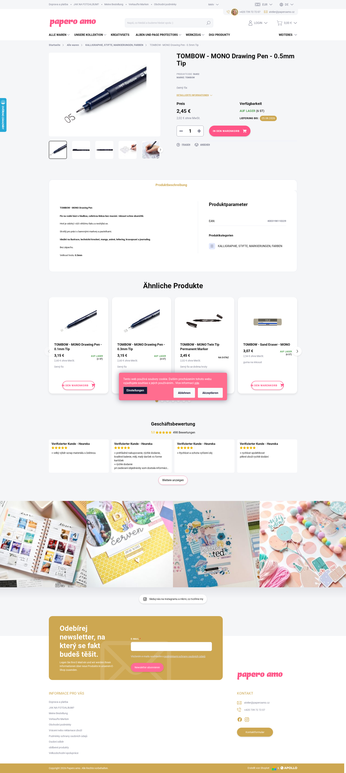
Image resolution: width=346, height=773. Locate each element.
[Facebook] (239, 719)
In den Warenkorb (226, 131)
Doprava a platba (58, 4)
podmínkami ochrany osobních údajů (184, 656)
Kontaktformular (255, 732)
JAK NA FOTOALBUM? (86, 4)
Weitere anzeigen (173, 480)
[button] (156, 400)
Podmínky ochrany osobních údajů (68, 736)
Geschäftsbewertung (173, 424)
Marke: (186, 77)
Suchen (208, 22)
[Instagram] (247, 719)
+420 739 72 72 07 (254, 709)
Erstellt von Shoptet (258, 768)
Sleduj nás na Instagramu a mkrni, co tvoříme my (176, 599)
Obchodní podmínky (165, 4)
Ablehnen (184, 393)
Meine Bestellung (113, 4)
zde (196, 383)
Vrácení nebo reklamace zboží (65, 730)
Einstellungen (135, 390)
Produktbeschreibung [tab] (171, 185)
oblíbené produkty (59, 747)
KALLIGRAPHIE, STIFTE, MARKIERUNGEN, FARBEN (250, 246)
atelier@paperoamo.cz (257, 702)
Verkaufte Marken (139, 4)
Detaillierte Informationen (193, 95)
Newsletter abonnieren (147, 667)
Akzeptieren (210, 393)
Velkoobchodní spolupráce (63, 753)
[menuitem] (60, 35)
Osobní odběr (56, 741)
